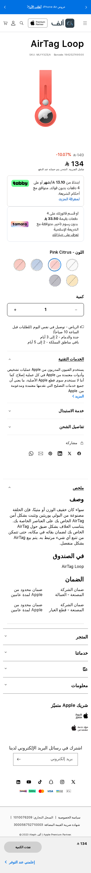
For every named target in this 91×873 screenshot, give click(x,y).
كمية (80, 296)
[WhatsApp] (31, 453)
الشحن (63, 169)
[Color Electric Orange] (19, 264)
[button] (85, 23)
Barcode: (59, 54)
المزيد (79, 396)
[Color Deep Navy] (55, 280)
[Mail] (40, 453)
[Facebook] (79, 453)
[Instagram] (62, 781)
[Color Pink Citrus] (55, 265)
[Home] (62, 23)
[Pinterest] (50, 453)
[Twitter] (69, 453)
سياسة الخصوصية (69, 817)
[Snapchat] (51, 781)
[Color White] (72, 264)
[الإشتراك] (19, 759)
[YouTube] (28, 781)
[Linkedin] (60, 453)
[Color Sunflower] (72, 280)
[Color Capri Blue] (36, 264)
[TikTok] (39, 781)
